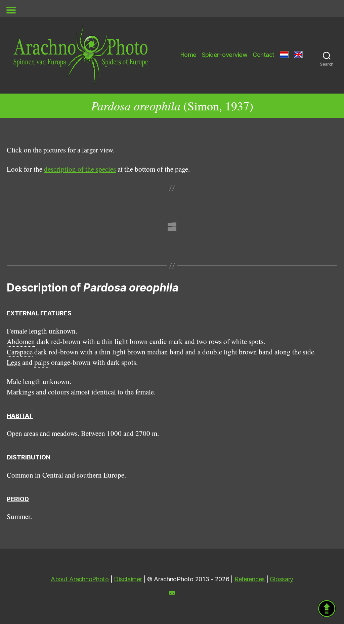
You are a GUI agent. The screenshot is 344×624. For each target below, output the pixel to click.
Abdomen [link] (21, 341)
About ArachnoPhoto (80, 579)
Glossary (281, 579)
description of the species (80, 169)
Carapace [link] (20, 351)
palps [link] (41, 362)
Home (188, 54)
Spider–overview (225, 54)
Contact (263, 54)
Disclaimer (128, 579)
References (249, 579)
